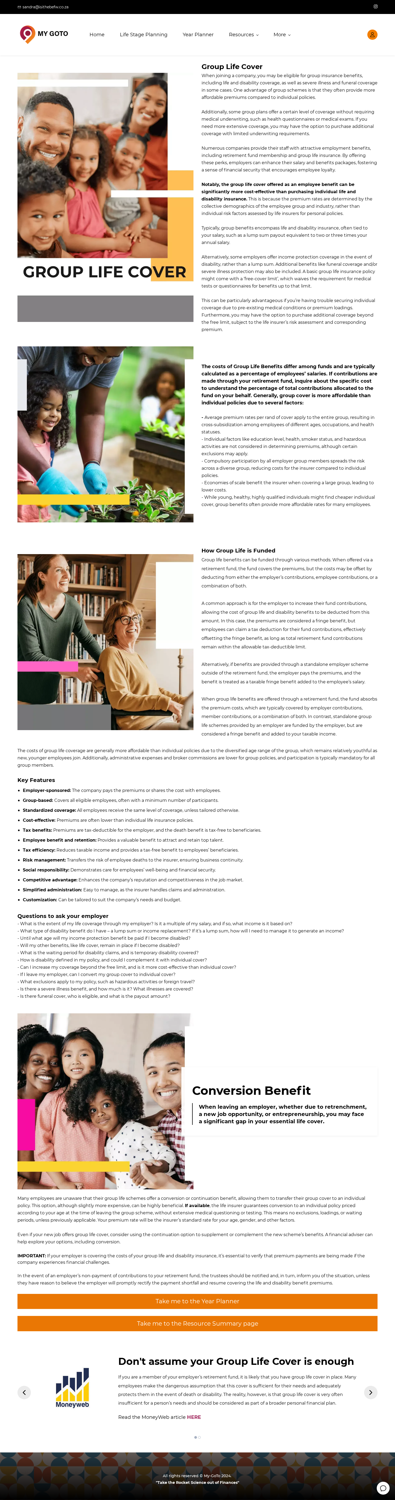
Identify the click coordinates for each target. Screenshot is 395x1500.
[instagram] (376, 7)
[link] (105, 1018)
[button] (24, 1392)
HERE (194, 1417)
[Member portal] (372, 35)
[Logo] (43, 35)
